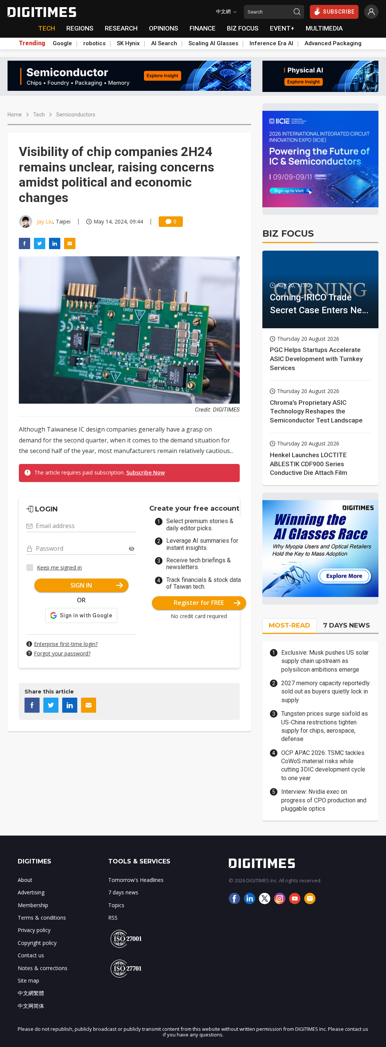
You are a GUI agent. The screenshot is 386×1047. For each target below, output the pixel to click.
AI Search (164, 43)
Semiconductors (75, 115)
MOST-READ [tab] (289, 625)
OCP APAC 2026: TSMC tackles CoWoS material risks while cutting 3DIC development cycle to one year (323, 765)
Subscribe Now (145, 472)
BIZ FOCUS (243, 28)
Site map (28, 980)
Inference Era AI (271, 43)
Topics (116, 905)
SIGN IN (81, 585)
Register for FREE (199, 603)
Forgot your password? (62, 653)
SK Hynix (128, 43)
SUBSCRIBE (339, 12)
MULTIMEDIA (324, 28)
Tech (39, 115)
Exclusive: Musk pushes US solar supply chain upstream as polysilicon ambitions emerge (325, 661)
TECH (46, 28)
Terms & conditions (42, 917)
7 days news (123, 892)
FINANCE (203, 28)
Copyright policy (37, 942)
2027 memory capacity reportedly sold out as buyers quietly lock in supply (325, 692)
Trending (32, 43)
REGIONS (79, 28)
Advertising (31, 892)
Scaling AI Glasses (213, 43)
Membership (33, 905)
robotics (94, 43)
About (25, 879)
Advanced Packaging (333, 43)
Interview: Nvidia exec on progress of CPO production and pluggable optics (323, 800)
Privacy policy (34, 930)
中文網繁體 (31, 992)
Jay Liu (45, 221)
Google (62, 43)
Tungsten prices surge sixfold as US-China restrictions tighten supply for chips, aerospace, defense (324, 726)
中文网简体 (31, 1005)
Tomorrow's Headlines (136, 879)
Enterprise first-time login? (66, 643)
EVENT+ (282, 28)
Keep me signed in (59, 567)
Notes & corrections (42, 968)
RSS (113, 917)
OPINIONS (163, 28)
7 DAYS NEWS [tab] (346, 625)
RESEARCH (121, 28)
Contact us (31, 955)
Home (15, 115)
